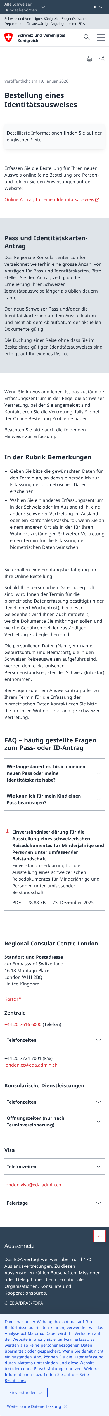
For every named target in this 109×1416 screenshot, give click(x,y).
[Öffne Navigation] (100, 37)
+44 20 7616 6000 (22, 1024)
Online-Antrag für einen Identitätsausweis (49, 199)
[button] (99, 1236)
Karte (10, 999)
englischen (18, 140)
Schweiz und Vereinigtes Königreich (41, 37)
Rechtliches (15, 1380)
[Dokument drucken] (89, 58)
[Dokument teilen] (102, 58)
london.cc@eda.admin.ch (31, 1065)
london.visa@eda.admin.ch (32, 1185)
